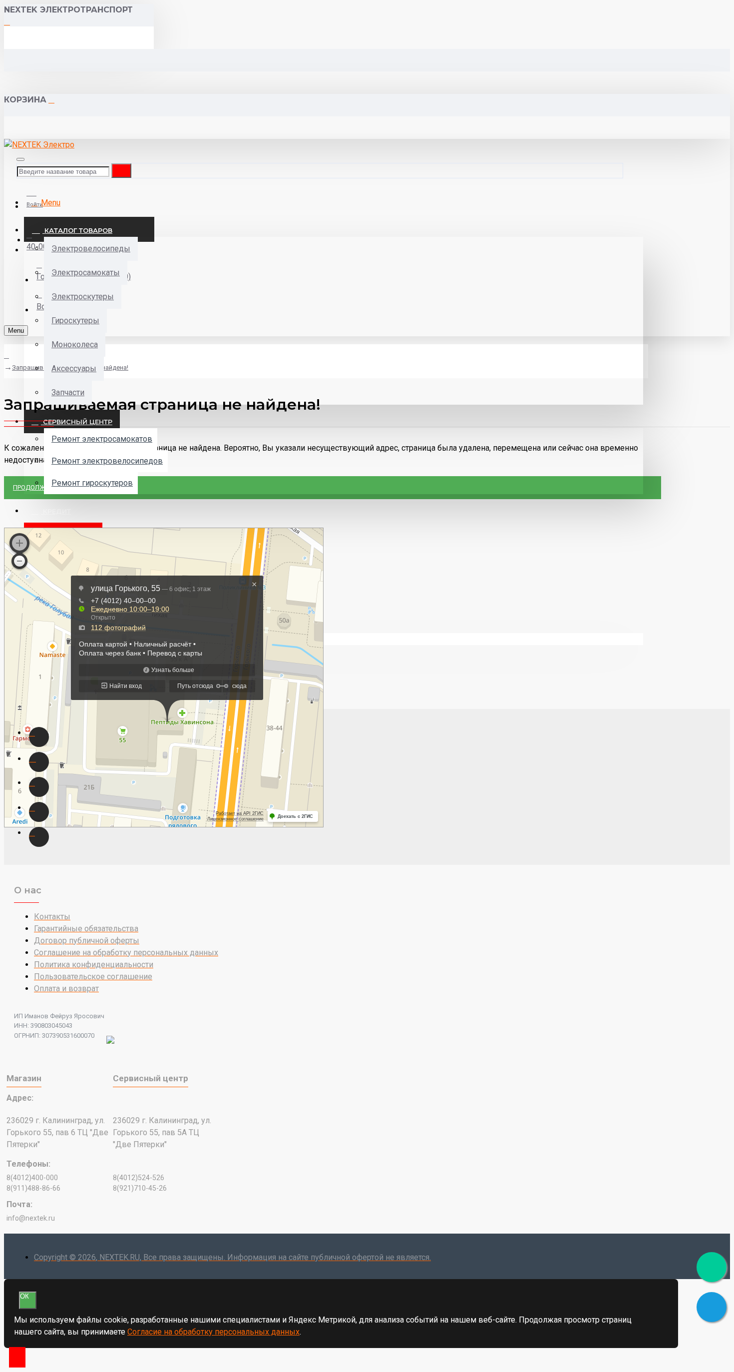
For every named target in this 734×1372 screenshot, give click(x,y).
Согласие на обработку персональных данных (213, 1332)
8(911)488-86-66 (33, 1188)
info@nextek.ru (30, 1218)
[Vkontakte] (39, 787)
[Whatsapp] (39, 737)
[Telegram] (39, 837)
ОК (24, 1296)
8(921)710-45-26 (140, 1188)
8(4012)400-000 (32, 1178)
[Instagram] (39, 762)
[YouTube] (39, 812)
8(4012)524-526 (138, 1178)
